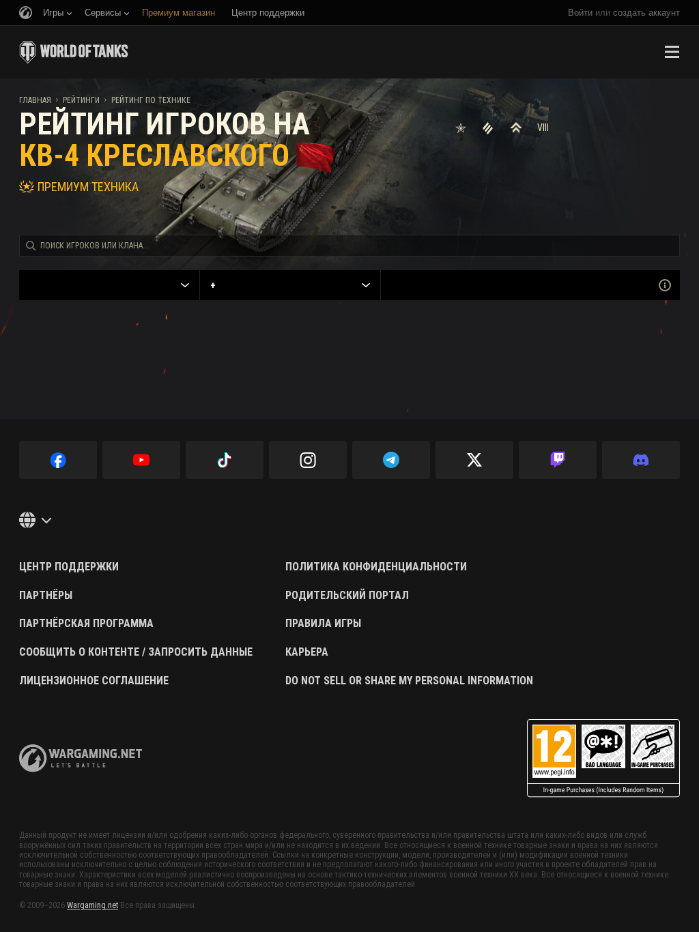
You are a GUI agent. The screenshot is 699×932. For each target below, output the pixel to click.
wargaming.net (80, 758)
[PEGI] (603, 758)
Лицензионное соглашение (94, 681)
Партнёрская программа (86, 623)
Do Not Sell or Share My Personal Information (409, 681)
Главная (35, 100)
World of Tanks (73, 51)
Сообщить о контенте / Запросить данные (136, 652)
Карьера (306, 652)
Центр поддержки (69, 567)
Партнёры (45, 595)
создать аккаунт (646, 13)
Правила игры (323, 623)
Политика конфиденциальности (376, 567)
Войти (580, 13)
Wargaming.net (92, 905)
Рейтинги (81, 100)
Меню (672, 51)
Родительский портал (347, 595)
